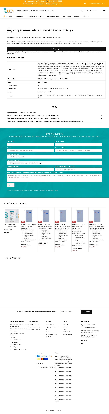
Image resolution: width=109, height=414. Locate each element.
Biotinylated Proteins (16, 339)
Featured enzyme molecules (32, 37)
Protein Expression (33, 324)
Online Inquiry (56, 49)
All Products (20, 203)
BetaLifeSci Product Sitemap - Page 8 (63, 396)
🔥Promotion (8, 16)
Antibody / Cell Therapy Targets (17, 334)
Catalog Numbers (13, 166)
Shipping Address (13, 154)
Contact (65, 327)
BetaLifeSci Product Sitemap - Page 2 (63, 372)
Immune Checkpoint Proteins (18, 328)
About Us (66, 324)
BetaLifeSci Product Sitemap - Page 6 (63, 388)
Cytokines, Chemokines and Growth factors (18, 325)
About (86, 16)
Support (77, 16)
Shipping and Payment (52, 327)
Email (9, 148)
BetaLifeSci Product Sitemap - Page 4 (63, 380)
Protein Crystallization (34, 327)
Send (10, 185)
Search (65, 329)
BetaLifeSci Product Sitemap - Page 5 (63, 384)
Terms (47, 331)
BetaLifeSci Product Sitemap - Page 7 (63, 392)
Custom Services (53, 16)
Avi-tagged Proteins (15, 344)
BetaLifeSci (10, 33)
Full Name (10, 141)
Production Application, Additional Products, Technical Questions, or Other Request (35, 172)
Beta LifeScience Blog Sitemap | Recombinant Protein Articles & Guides (63, 363)
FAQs (47, 329)
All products (19, 37)
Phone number (60, 148)
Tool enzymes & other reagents (50, 37)
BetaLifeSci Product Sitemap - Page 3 (63, 376)
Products (19, 16)
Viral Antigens (14, 346)
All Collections (67, 334)
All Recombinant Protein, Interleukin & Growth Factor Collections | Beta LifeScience (63, 358)
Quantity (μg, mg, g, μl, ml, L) (65, 166)
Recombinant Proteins (35, 16)
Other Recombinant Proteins (18, 349)
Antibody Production (34, 329)
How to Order (50, 324)
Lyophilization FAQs (51, 334)
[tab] (15, 58)
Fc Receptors (13, 342)
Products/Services (13, 160)
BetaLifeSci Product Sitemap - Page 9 (63, 400)
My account (49, 336)
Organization (59, 141)
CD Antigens (13, 331)
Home (8, 27)
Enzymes (12, 337)
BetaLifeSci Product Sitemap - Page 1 (63, 368)
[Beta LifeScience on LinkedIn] (82, 343)
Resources (67, 16)
